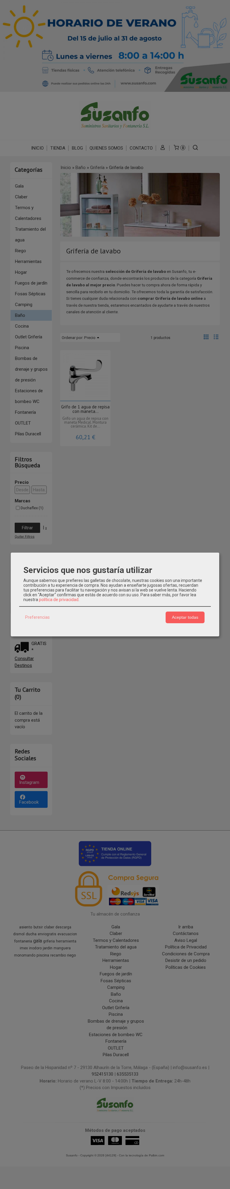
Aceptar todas (185, 617)
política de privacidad (58, 599)
